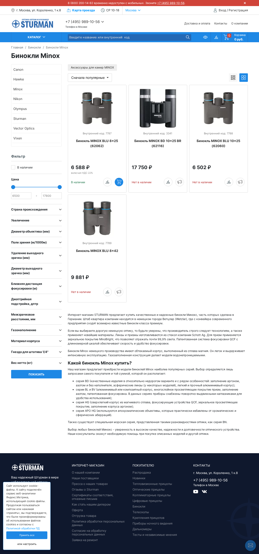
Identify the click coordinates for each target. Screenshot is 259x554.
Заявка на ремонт (85, 540)
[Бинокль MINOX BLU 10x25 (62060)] (218, 108)
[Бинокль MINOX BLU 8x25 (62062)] (97, 108)
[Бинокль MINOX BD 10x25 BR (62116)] (158, 108)
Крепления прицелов (148, 518)
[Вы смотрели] (205, 37)
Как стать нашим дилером (91, 504)
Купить (119, 182)
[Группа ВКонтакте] (204, 491)
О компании (239, 23)
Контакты (220, 23)
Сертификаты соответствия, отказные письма (92, 497)
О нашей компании (86, 472)
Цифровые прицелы (147, 501)
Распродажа (142, 472)
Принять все (26, 535)
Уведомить (179, 182)
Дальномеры (142, 529)
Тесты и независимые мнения (155, 535)
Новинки (139, 478)
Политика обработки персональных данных (98, 523)
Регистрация (238, 10)
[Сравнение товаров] (216, 37)
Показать (36, 374)
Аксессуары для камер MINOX (92, 67)
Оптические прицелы (149, 489)
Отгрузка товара (84, 516)
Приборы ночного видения (152, 523)
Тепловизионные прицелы (152, 484)
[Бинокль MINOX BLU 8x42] (97, 218)
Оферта (77, 510)
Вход (222, 10)
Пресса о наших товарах (90, 484)
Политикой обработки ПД (23, 528)
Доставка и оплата (197, 23)
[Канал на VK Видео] (197, 491)
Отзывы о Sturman (85, 489)
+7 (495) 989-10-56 (171, 3)
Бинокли (139, 506)
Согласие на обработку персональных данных (89, 532)
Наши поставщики (85, 478)
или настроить (26, 544)
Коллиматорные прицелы (152, 495)
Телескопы (141, 512)
